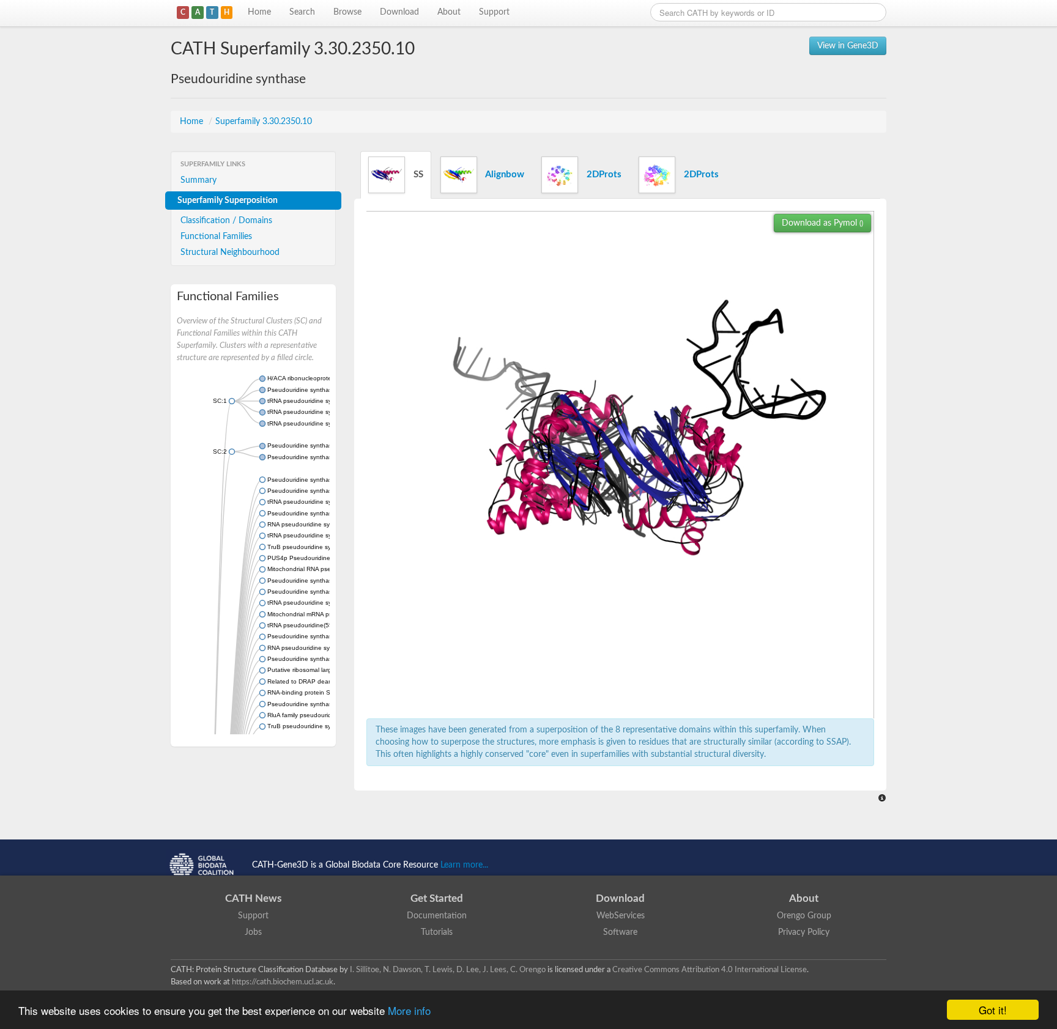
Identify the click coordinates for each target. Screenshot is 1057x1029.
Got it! (993, 1009)
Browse (347, 12)
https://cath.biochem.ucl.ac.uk (282, 982)
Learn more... (464, 865)
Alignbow (503, 174)
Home (259, 12)
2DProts (602, 174)
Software (620, 932)
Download (399, 12)
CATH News (253, 898)
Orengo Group (804, 916)
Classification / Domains (226, 220)
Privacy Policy (803, 932)
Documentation (437, 916)
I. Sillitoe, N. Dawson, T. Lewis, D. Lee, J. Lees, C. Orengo (448, 969)
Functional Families (216, 236)
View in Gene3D (847, 46)
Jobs (253, 932)
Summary (198, 180)
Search (302, 12)
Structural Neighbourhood (230, 252)
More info (409, 1010)
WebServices (620, 916)
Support (494, 12)
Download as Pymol (822, 223)
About (449, 12)
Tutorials (437, 932)
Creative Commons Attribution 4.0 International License (709, 969)
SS (417, 174)
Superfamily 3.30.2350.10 (263, 121)
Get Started (436, 898)
